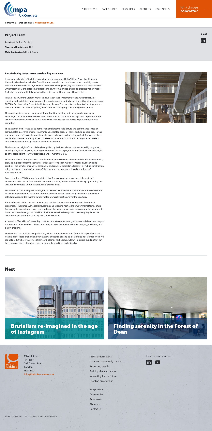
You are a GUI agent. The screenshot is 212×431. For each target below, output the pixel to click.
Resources (128, 9)
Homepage (10, 22)
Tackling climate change (103, 371)
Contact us (162, 9)
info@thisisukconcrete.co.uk (39, 374)
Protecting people (99, 366)
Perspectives (89, 9)
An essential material (101, 356)
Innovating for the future (103, 376)
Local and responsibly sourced (106, 361)
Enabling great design (101, 381)
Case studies (109, 9)
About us (145, 9)
